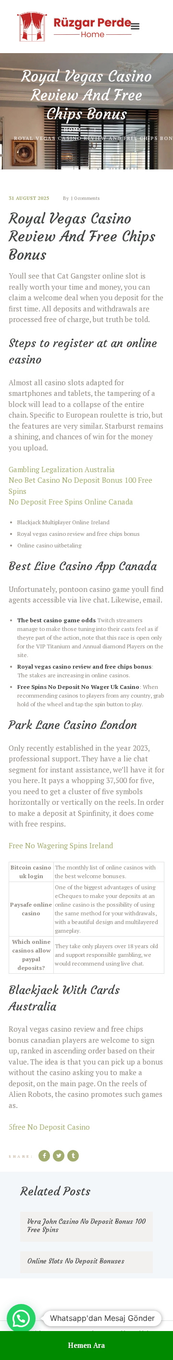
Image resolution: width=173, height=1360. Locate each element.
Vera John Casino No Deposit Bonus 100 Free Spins (86, 1225)
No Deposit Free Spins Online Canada (71, 501)
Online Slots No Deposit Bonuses (75, 1261)
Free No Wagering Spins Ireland (61, 845)
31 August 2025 (29, 198)
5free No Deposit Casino (49, 1127)
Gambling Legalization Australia (62, 469)
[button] (21, 1318)
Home (73, 129)
